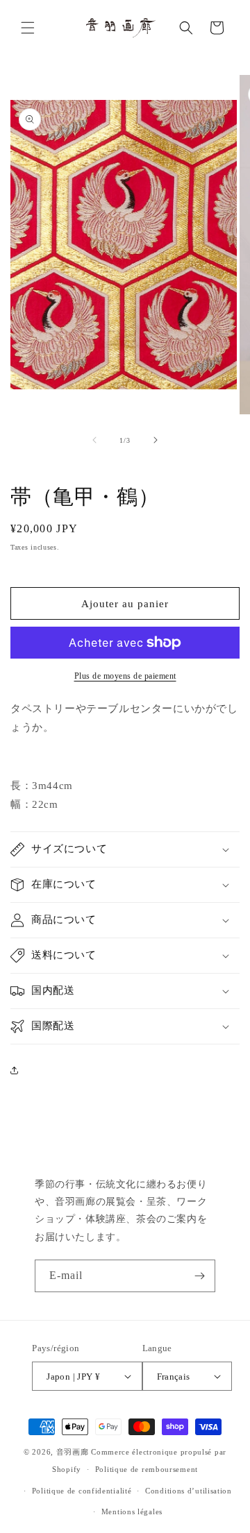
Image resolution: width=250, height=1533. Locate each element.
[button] (27, 27)
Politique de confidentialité (82, 1491)
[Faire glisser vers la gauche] (94, 440)
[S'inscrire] (199, 1276)
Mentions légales (131, 1511)
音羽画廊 (72, 1452)
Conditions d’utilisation (188, 1491)
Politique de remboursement (146, 1469)
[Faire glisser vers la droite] (155, 440)
